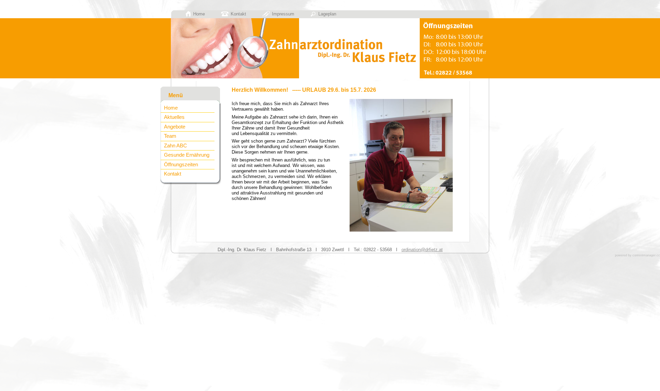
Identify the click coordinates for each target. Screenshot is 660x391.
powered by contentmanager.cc (637, 255)
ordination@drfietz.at (422, 249)
